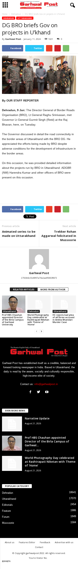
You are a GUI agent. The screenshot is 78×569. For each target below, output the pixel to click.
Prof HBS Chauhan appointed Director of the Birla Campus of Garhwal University (13, 319)
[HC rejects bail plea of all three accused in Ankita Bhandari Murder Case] (64, 304)
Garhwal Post (13, 38)
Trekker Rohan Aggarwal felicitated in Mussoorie (58, 235)
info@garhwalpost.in (46, 384)
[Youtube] (47, 392)
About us (9, 542)
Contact (39, 547)
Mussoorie (8, 522)
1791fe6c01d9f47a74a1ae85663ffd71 (39, 278)
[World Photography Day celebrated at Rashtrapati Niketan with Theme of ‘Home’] (39, 304)
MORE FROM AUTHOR (52, 289)
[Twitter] (39, 392)
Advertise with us (64, 542)
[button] (71, 5)
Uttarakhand (25, 18)
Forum (5, 516)
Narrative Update (37, 418)
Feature (6, 510)
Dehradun (8, 18)
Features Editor (27, 542)
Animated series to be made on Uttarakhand (18, 233)
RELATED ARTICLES (23, 289)
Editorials (7, 504)
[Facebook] (31, 392)
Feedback (45, 542)
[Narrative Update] (12, 423)
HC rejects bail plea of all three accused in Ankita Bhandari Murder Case (63, 318)
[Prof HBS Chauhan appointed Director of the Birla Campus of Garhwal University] (13, 304)
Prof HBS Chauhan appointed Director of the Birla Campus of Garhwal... (47, 441)
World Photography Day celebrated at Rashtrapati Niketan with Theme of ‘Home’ (38, 319)
